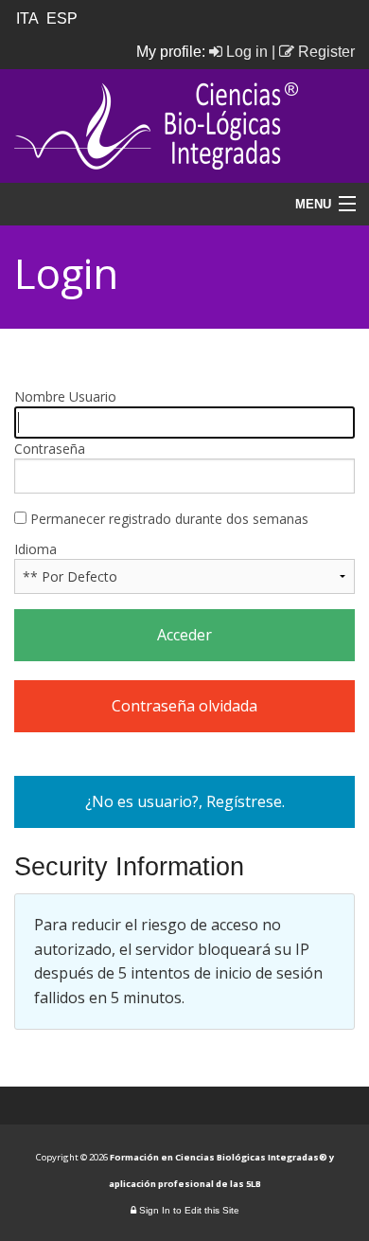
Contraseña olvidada (184, 705)
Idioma (35, 549)
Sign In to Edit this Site (187, 1210)
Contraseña (49, 449)
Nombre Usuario (65, 396)
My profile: (172, 52)
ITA (29, 18)
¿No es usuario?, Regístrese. (185, 801)
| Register (313, 52)
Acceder (184, 634)
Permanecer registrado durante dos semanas (167, 519)
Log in (245, 52)
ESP (63, 18)
